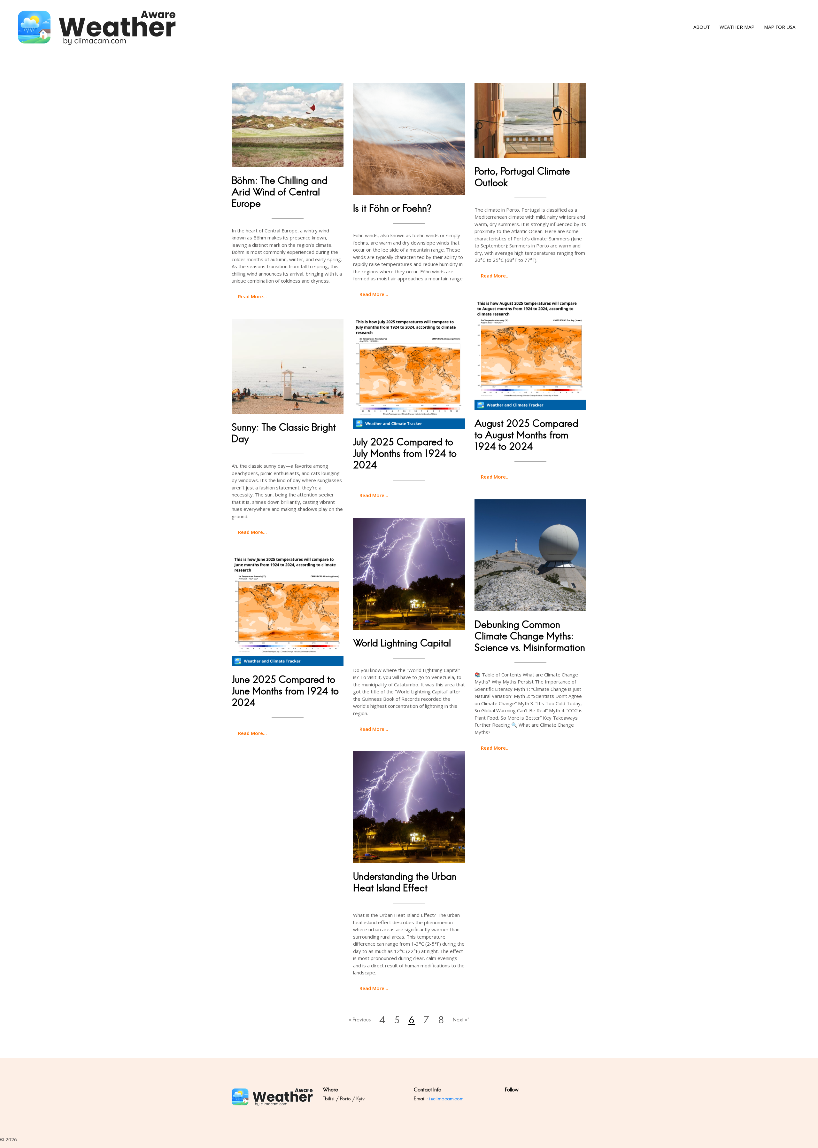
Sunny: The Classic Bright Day (284, 433)
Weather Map (737, 27)
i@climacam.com (446, 1099)
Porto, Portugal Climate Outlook (522, 177)
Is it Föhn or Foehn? (392, 208)
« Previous (360, 1020)
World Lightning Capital (402, 643)
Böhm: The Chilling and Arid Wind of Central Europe (280, 192)
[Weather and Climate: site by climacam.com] (97, 27)
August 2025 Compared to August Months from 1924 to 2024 (526, 435)
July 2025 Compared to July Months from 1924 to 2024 (405, 453)
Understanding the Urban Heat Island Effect (405, 882)
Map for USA (779, 27)
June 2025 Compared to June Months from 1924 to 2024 (285, 691)
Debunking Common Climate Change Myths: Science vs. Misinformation (530, 636)
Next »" (461, 1020)
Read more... (252, 296)
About (701, 27)
